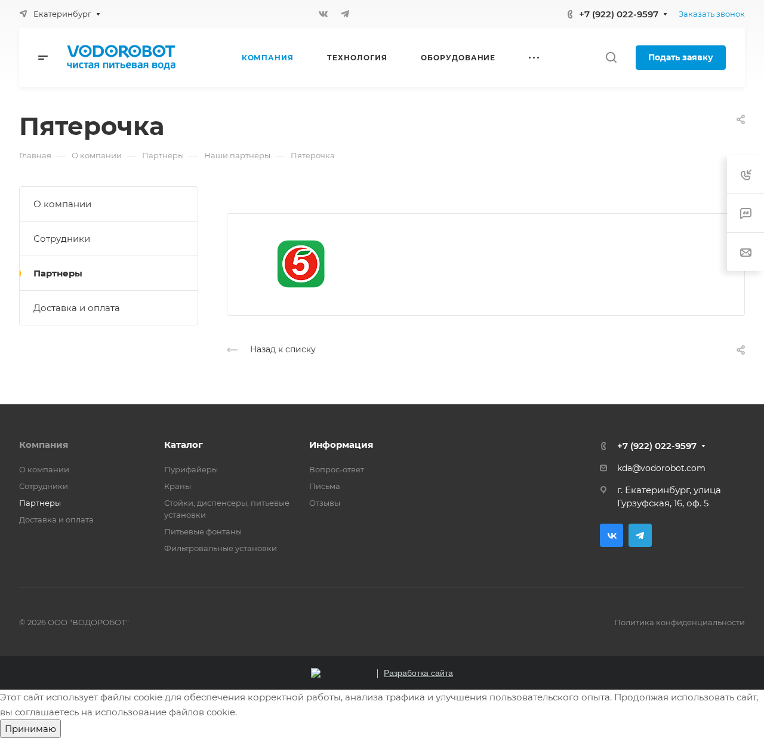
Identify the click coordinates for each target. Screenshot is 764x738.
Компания (43, 444)
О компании (62, 204)
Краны (177, 486)
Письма (324, 486)
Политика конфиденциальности (679, 622)
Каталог (183, 444)
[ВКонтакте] (323, 14)
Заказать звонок (712, 14)
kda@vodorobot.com (661, 468)
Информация (341, 444)
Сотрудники (61, 238)
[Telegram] (345, 14)
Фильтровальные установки (220, 548)
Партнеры (57, 273)
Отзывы (324, 503)
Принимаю (30, 728)
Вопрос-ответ (336, 469)
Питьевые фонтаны (203, 531)
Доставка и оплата (76, 307)
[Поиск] (611, 57)
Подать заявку (680, 57)
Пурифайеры (191, 469)
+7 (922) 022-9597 (618, 14)
